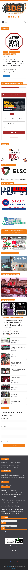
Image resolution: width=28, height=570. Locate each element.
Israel (18, 505)
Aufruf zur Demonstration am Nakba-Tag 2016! (17, 386)
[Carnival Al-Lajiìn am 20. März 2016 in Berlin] (5, 394)
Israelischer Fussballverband (12, 506)
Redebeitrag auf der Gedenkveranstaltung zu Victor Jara (17, 379)
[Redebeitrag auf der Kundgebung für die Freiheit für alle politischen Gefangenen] (5, 348)
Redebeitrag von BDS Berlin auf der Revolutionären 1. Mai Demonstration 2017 (18, 371)
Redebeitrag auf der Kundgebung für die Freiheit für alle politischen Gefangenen (18, 347)
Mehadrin (5, 511)
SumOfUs (13, 513)
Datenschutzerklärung (6, 485)
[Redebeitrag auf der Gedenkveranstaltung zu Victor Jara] (5, 380)
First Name (3, 426)
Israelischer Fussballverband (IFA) (13, 509)
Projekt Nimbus (20, 511)
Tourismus (17, 513)
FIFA (2, 503)
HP (2, 505)
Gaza (12, 503)
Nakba (9, 511)
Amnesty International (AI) (12, 494)
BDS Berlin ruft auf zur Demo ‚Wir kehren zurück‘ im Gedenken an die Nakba (17, 362)
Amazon (5, 494)
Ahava (2, 494)
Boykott (15, 500)
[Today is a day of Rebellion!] (5, 356)
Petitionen (14, 54)
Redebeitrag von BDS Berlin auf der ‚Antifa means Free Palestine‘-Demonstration (13, 322)
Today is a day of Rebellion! (17, 354)
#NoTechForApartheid (12, 490)
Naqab (12, 511)
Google (19, 503)
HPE (4, 505)
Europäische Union (6, 54)
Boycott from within (10, 500)
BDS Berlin (14, 16)
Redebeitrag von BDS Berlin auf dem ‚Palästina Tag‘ (18, 339)
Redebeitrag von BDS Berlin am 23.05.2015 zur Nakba (18, 400)
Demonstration (6, 317)
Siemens (3, 513)
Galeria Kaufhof (6, 503)
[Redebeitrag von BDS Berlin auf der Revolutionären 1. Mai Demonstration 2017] (5, 371)
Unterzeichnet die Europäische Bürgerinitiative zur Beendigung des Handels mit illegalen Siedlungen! (13, 62)
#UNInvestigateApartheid (7, 492)
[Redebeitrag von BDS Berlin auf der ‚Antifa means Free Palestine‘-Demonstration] (14, 309)
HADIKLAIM (23, 503)
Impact (16, 505)
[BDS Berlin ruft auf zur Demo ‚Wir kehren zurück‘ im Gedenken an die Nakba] (5, 363)
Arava (10, 497)
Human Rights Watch (8, 505)
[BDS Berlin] (3, 21)
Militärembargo (13, 317)
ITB (2, 511)
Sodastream (8, 513)
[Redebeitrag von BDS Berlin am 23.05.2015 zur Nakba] (5, 401)
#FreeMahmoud (4, 490)
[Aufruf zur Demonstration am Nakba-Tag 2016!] (5, 387)
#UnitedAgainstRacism (17, 492)
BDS (14, 497)
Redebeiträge (20, 317)
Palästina (15, 511)
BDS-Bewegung (18, 497)
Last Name (3, 434)
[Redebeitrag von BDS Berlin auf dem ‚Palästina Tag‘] (5, 341)
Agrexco (22, 492)
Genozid (16, 503)
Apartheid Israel (4, 497)
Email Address (4, 418)
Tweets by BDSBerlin (14, 554)
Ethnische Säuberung (22, 500)
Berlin (4, 499)
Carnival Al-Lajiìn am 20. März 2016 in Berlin (17, 393)
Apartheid (20, 494)
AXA (12, 497)
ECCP (18, 500)
